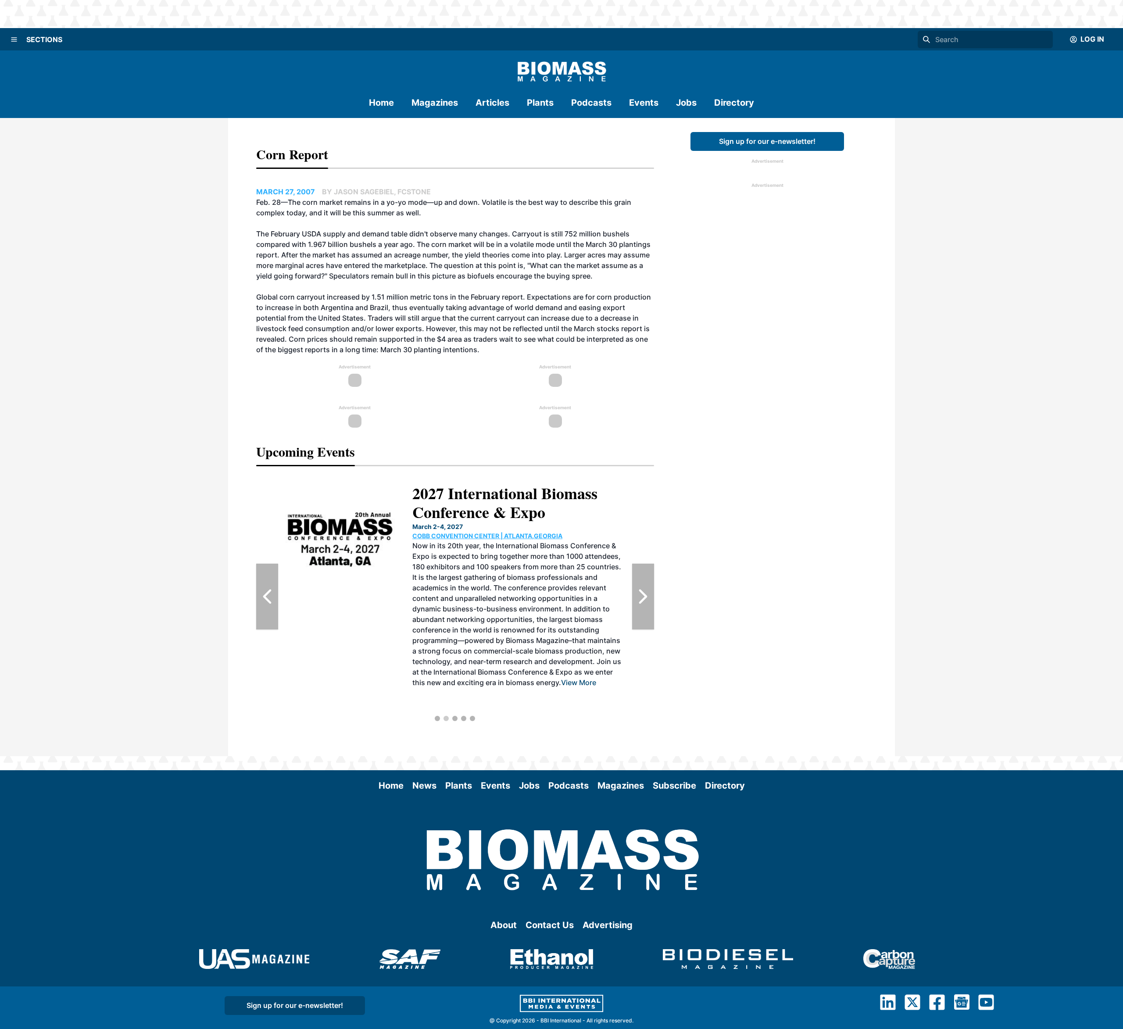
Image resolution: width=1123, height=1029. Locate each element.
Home (381, 102)
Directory (734, 102)
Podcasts (591, 102)
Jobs (686, 102)
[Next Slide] (643, 596)
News (424, 785)
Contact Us (550, 925)
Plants (540, 102)
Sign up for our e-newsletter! (767, 141)
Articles (492, 102)
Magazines (434, 102)
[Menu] (14, 39)
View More (601, 693)
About (503, 925)
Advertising (608, 925)
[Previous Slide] (267, 596)
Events (643, 102)
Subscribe (674, 785)
